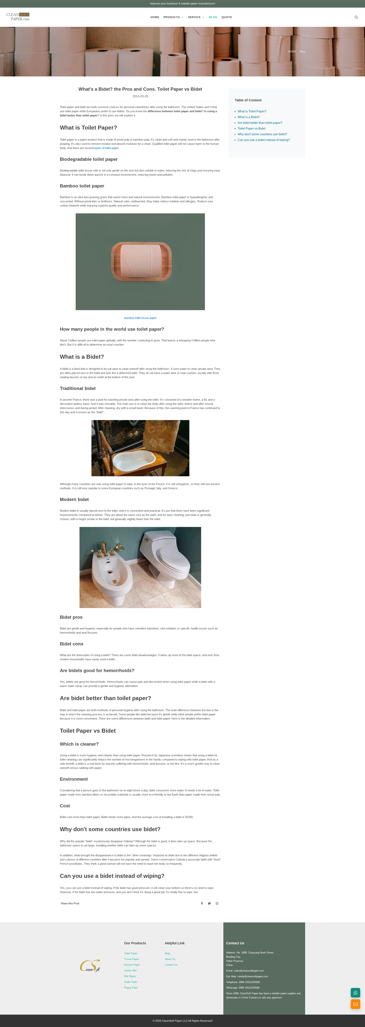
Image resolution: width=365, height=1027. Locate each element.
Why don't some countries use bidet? (262, 134)
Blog (302, 51)
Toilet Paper (130, 953)
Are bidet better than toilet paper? (260, 122)
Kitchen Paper (132, 964)
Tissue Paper (131, 959)
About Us (170, 959)
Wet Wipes (130, 976)
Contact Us (171, 964)
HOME (292, 51)
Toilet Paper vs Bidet (251, 128)
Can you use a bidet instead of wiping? (264, 140)
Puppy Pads (131, 987)
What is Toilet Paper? (252, 111)
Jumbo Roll (130, 970)
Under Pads (130, 982)
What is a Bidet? (249, 117)
